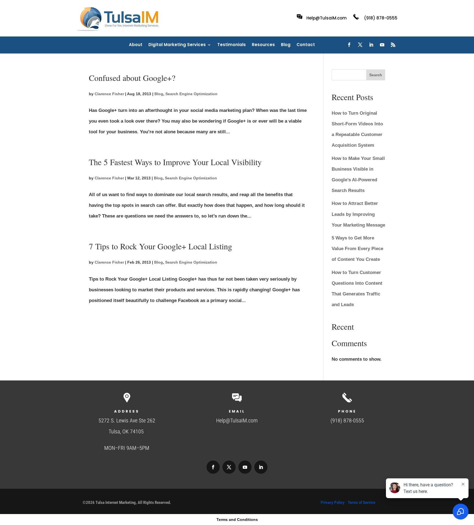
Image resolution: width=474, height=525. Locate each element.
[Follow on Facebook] (349, 44)
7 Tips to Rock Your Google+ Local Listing (160, 246)
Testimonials (231, 45)
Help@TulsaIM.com (326, 18)
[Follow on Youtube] (382, 44)
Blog (285, 45)
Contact (306, 45)
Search (375, 75)
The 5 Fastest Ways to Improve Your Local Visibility (175, 161)
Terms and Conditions (237, 519)
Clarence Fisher (109, 94)
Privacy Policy (333, 502)
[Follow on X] (360, 44)
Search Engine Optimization (191, 94)
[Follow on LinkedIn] (371, 44)
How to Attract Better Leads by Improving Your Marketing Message (358, 214)
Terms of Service (361, 502)
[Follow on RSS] (393, 44)
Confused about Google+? (132, 77)
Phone (347, 411)
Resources (263, 45)
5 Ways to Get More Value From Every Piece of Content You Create (357, 248)
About (135, 45)
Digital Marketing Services (177, 45)
